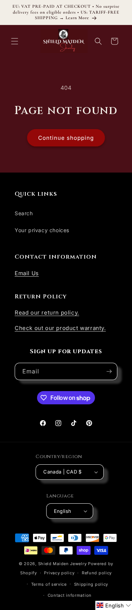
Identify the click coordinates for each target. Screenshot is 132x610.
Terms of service (49, 584)
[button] (15, 41)
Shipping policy (91, 584)
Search (24, 213)
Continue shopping (66, 137)
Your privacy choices (42, 230)
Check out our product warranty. (60, 327)
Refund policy (97, 572)
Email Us (27, 273)
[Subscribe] (109, 371)
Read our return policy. (47, 312)
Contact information (70, 595)
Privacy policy (59, 572)
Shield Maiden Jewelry (62, 563)
